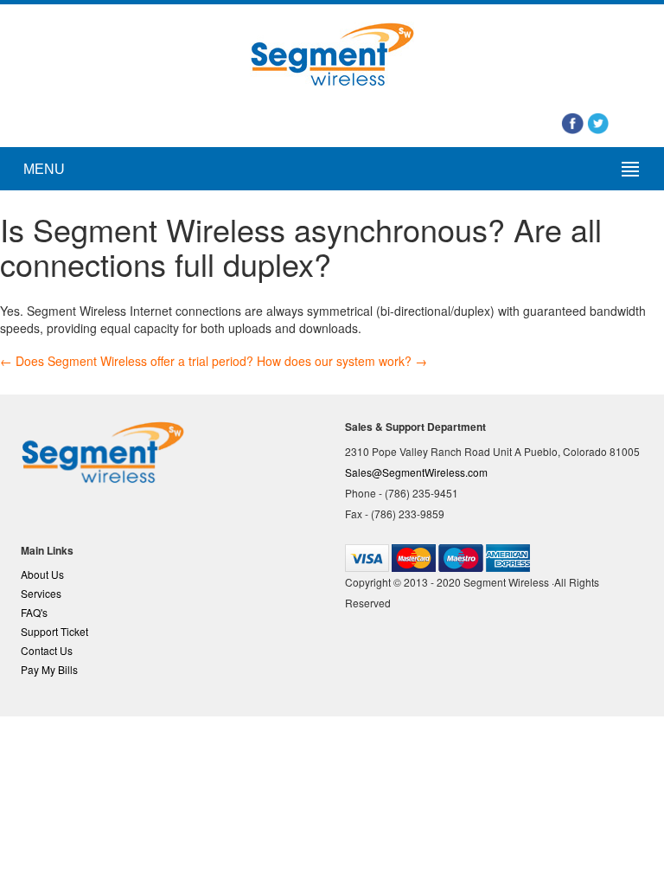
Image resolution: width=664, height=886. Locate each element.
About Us (42, 574)
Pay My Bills (49, 669)
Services (41, 593)
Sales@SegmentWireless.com (416, 472)
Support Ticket (54, 631)
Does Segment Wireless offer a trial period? (126, 360)
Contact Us (47, 650)
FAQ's (34, 612)
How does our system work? (342, 360)
